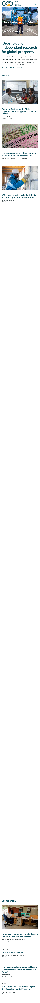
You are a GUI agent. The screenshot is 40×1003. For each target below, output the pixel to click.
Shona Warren (6, 200)
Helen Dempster (22, 158)
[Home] (20, 3)
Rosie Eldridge (7, 992)
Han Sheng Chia (20, 939)
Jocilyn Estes (6, 116)
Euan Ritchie (6, 975)
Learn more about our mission (12, 67)
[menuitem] (35, 3)
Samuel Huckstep (7, 158)
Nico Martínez (23, 31)
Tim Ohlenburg (7, 939)
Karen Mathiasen (9, 31)
